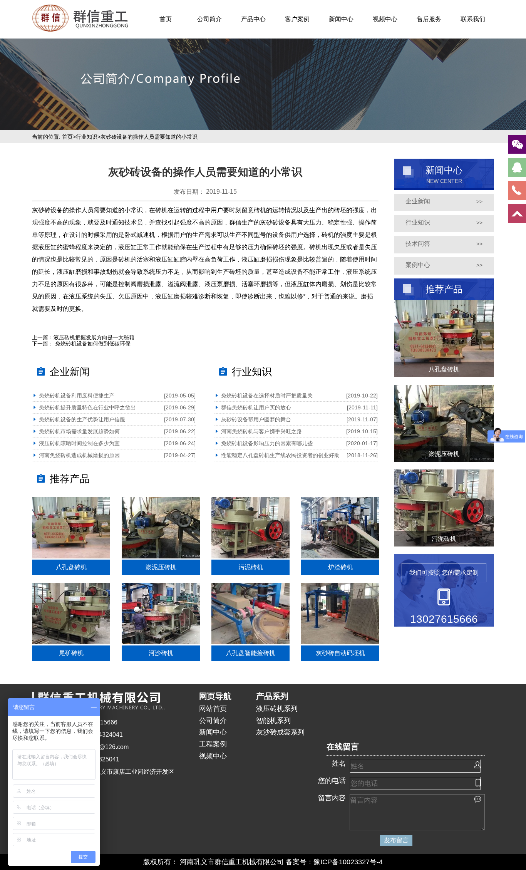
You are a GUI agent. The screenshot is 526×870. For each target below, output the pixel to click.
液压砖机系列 (277, 708)
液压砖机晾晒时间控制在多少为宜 (79, 443)
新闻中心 (341, 19)
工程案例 (213, 744)
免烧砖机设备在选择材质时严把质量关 (267, 395)
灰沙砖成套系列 (280, 732)
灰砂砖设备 (47, 210)
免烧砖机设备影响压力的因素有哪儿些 (267, 443)
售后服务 (429, 19)
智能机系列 (273, 720)
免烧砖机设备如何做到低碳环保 (92, 343)
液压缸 (66, 271)
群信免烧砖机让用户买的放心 (256, 407)
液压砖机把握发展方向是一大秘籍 (94, 337)
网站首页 (213, 708)
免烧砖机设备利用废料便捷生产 (76, 395)
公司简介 (209, 19)
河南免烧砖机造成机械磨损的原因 (79, 455)
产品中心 (253, 19)
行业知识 (86, 137)
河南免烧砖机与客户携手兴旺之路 (261, 431)
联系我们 (473, 19)
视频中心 (385, 19)
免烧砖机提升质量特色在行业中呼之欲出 (87, 407)
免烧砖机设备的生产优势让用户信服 (82, 419)
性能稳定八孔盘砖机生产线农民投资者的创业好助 (280, 455)
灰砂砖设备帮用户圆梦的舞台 (256, 419)
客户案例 (297, 19)
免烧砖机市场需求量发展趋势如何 (79, 431)
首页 (165, 19)
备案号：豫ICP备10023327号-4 (334, 862)
